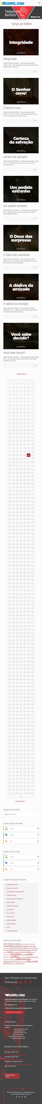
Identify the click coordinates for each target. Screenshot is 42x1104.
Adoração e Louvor (12, 888)
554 (10, 661)
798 (32, 782)
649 (25, 708)
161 (32, 458)
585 (21, 676)
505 (10, 636)
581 (32, 672)
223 (29, 490)
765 (13, 768)
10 (17, 384)
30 (13, 394)
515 (21, 640)
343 (32, 551)
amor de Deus (8, 944)
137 (21, 448)
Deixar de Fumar (11, 895)
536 (21, 651)
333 (21, 547)
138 (25, 448)
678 (29, 722)
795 (21, 782)
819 (32, 793)
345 (13, 555)
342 (29, 551)
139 (29, 448)
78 (9, 419)
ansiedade (17, 944)
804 (28, 786)
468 (28, 615)
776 (29, 772)
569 (13, 668)
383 (25, 572)
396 (21, 579)
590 (13, 679)
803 (25, 786)
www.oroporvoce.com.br (21, 1029)
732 (21, 750)
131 (25, 444)
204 (10, 483)
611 (13, 690)
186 (21, 473)
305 (21, 533)
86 (13, 423)
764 (10, 768)
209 (28, 483)
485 (13, 626)
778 (10, 775)
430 (17, 597)
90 (28, 423)
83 (28, 419)
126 (32, 441)
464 (13, 615)
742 (32, 754)
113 (10, 437)
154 (32, 455)
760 (21, 765)
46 (21, 401)
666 (10, 718)
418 (25, 590)
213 (17, 487)
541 (13, 654)
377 (29, 569)
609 (32, 686)
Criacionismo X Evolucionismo (15, 891)
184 (13, 473)
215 (25, 487)
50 (9, 405)
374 (17, 569)
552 (29, 658)
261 (13, 512)
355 (25, 558)
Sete (8, 927)
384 (28, 572)
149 (13, 455)
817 (25, 793)
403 (21, 583)
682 (17, 725)
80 (17, 419)
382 (21, 572)
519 (10, 644)
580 (28, 672)
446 (25, 604)
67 (21, 412)
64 (9, 412)
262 (17, 512)
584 (17, 676)
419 (28, 590)
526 (10, 647)
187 (25, 473)
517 (28, 640)
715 (10, 743)
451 (17, 608)
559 (29, 661)
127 (10, 444)
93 (13, 426)
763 (32, 765)
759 (17, 765)
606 (21, 686)
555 (13, 661)
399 (32, 579)
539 (32, 651)
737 (13, 754)
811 (28, 790)
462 (32, 612)
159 (25, 458)
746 (21, 757)
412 (28, 587)
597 (13, 683)
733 (25, 750)
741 (28, 754)
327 (25, 544)
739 (21, 754)
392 (32, 576)
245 (32, 501)
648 (21, 708)
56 (32, 405)
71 (9, 416)
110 (25, 434)
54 (24, 405)
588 (32, 676)
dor (38, 948)
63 (32, 409)
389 (21, 576)
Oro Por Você (11, 913)
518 (32, 640)
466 (21, 615)
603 (10, 686)
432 (25, 597)
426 (29, 594)
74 (21, 416)
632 (13, 701)
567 (32, 665)
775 (25, 772)
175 (32, 466)
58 (13, 409)
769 (29, 768)
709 (13, 740)
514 (17, 640)
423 (17, 594)
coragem (25, 948)
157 (17, 458)
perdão (29, 954)
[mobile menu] (39, 3)
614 (25, 690)
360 (17, 562)
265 (29, 512)
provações (6, 959)
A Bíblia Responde (12, 884)
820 (21, 797)
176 (10, 469)
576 (13, 672)
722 (10, 747)
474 (25, 619)
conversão (18, 948)
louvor (5, 952)
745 (17, 757)
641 (21, 704)
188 (29, 473)
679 (32, 722)
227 (17, 494)
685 (28, 725)
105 (32, 430)
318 (17, 540)
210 (32, 483)
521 (17, 644)
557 (21, 661)
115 (17, 437)
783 (29, 775)
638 (10, 704)
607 (25, 686)
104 (29, 430)
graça (25, 950)
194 (25, 476)
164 (17, 462)
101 (17, 430)
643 (29, 704)
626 (17, 697)
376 (25, 569)
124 (25, 441)
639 (13, 704)
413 (32, 587)
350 (32, 555)
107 (13, 434)
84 (32, 419)
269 (17, 515)
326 (21, 544)
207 (21, 483)
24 (17, 391)
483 (32, 622)
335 (29, 547)
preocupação (22, 957)
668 (17, 718)
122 (17, 441)
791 (32, 779)
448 (32, 604)
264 (25, 512)
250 (25, 505)
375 (21, 569)
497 (32, 629)
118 (28, 437)
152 (25, 455)
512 (10, 640)
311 (17, 537)
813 (10, 793)
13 (28, 384)
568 (10, 668)
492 (13, 629)
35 (32, 394)
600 (25, 683)
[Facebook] (20, 1097)
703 (17, 736)
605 (17, 686)
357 (32, 558)
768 (25, 768)
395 (17, 579)
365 (10, 565)
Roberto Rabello (12, 920)
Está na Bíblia (11, 902)
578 (21, 672)
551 (25, 658)
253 (10, 508)
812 (32, 790)
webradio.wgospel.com (18, 1038)
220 (17, 490)
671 (28, 718)
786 (13, 779)
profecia (30, 957)
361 (21, 562)
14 (32, 384)
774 (21, 772)
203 (32, 480)
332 (17, 547)
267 (10, 515)
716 (13, 743)
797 (29, 782)
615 (28, 690)
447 (29, 604)
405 (28, 583)
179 (21, 469)
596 (10, 683)
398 (28, 579)
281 (10, 523)
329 (32, 544)
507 (17, 636)
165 (21, 462)
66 (17, 412)
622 (29, 693)
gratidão (21, 950)
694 (10, 733)
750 (10, 761)
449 (10, 608)
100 (13, 430)
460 (25, 612)
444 (17, 604)
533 (10, 651)
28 (32, 391)
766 (17, 768)
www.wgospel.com (19, 1031)
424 (21, 594)
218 (10, 490)
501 (21, 633)
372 (10, 569)
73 (17, 416)
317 (13, 540)
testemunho (23, 962)
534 (13, 651)
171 (17, 466)
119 (32, 437)
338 (13, 551)
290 (17, 526)
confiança (18, 946)
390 (25, 576)
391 (29, 576)
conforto (11, 948)
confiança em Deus (29, 946)
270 (21, 515)
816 (21, 793)
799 (10, 786)
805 (32, 786)
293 (29, 526)
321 (29, 540)
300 (28, 530)
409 (17, 587)
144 (21, 451)
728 (32, 747)
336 (32, 547)
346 (17, 555)
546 (32, 654)
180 (25, 469)
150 (17, 455)
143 (17, 451)
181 (28, 469)
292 (25, 526)
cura (29, 948)
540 (10, 654)
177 (13, 469)
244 (29, 501)
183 (10, 473)
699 (29, 733)
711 (21, 740)
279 (29, 519)
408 (13, 587)
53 (21, 405)
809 (21, 790)
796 (25, 782)
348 (25, 555)
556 (17, 661)
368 (21, 565)
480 (21, 622)
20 (28, 387)
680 (10, 725)
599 (21, 683)
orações (15, 954)
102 (21, 430)
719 (25, 743)
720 (29, 743)
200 (21, 480)
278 (25, 519)
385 (32, 572)
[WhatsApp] (17, 1097)
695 (13, 733)
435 (10, 601)
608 (28, 686)
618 (13, 693)
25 (21, 391)
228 (21, 494)
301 (32, 530)
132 (29, 444)
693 (32, 729)
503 (28, 633)
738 (17, 754)
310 (13, 537)
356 (29, 558)
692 (29, 729)
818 (29, 793)
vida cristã (32, 961)
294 (32, 526)
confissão (6, 948)
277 (21, 519)
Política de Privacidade (16, 1089)
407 (10, 587)
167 (28, 462)
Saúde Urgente (11, 923)
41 (28, 398)
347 (21, 555)
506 (13, 636)
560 (32, 661)
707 (32, 736)
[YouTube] (22, 1097)
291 (21, 526)
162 (10, 462)
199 (17, 480)
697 (21, 733)
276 (17, 519)
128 (13, 444)
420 (32, 590)
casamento (32, 944)
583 (13, 676)
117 (25, 437)
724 (17, 747)
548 (13, 658)
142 (13, 451)
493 (17, 629)
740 (25, 754)
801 (17, 786)
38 (17, 398)
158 (21, 458)
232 (10, 498)
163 (13, 462)
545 (29, 654)
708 (10, 740)
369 (25, 565)
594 (29, 679)
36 (9, 398)
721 (32, 743)
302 (10, 533)
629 (29, 697)
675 (17, 722)
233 (13, 498)
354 (21, 558)
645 (10, 708)
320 (25, 540)
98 (32, 426)
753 (21, 761)
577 (17, 672)
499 (13, 633)
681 (13, 725)
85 (9, 423)
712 (25, 740)
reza (19, 959)
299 (25, 530)
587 (29, 676)
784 (32, 775)
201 (25, 480)
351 (10, 558)
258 (28, 508)
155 (10, 458)
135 (13, 448)
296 (13, 530)
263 (21, 512)
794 (17, 782)
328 (28, 544)
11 (21, 384)
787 (17, 779)
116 (21, 437)
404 (25, 583)
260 (10, 512)
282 (13, 523)
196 (32, 476)
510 (29, 636)
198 (13, 480)
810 (25, 790)
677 (25, 722)
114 (13, 437)
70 (32, 412)
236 (25, 498)
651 (32, 708)
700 (32, 733)
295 (10, 530)
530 (25, 647)
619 (17, 693)
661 (17, 715)
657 (29, 711)
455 (32, 608)
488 (25, 626)
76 (28, 416)
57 (9, 409)
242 (21, 501)
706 (29, 736)
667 (13, 718)
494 (21, 629)
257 (25, 508)
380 (13, 572)
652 (10, 711)
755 (29, 761)
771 (10, 772)
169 (10, 466)
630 (32, 697)
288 (10, 526)
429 (13, 597)
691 (25, 729)
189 (32, 473)
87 (17, 423)
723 (13, 747)
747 (25, 757)
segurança (7, 962)
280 (32, 519)
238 (32, 498)
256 (21, 508)
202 (28, 480)
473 (21, 619)
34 (28, 394)
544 (25, 654)
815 (17, 793)
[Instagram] (25, 1097)
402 (17, 583)
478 (13, 622)
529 (21, 647)
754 (25, 761)
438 (21, 601)
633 (17, 701)
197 (10, 480)
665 (32, 715)
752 (17, 761)
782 (25, 775)
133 (32, 444)
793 (13, 782)
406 (32, 583)
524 (29, 644)
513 (13, 640)
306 (25, 533)
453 (25, 608)
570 (17, 668)
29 (9, 394)
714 (32, 740)
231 (32, 494)
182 (32, 469)
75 (24, 416)
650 (28, 708)
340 (21, 551)
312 (21, 537)
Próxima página (20, 801)
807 (13, 790)
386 (10, 576)
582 (10, 676)
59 (17, 409)
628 (25, 697)
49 (32, 401)
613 (21, 690)
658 (32, 711)
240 (13, 501)
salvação (26, 959)
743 (10, 757)
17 (17, 387)
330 (10, 547)
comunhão (8, 946)
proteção (35, 957)
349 (29, 555)
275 (13, 519)
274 (10, 519)
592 (21, 679)
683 (21, 725)
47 (24, 401)
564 (21, 665)
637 (32, 701)
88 (21, 423)
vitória (13, 964)
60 (21, 409)
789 (25, 779)
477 (10, 622)
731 (17, 750)
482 (28, 622)
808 (17, 790)
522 (21, 644)
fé (17, 950)
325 (17, 544)
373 (13, 569)
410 (21, 587)
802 (21, 786)
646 (13, 708)
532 (32, 647)
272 (29, 515)
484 (10, 626)
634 (21, 701)
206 (17, 483)
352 (13, 558)
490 (32, 626)
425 (25, 594)
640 (17, 704)
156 (13, 458)
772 (13, 772)
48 (28, 401)
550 (21, 658)
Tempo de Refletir (12, 931)
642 (25, 704)
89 (25, 423)
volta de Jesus (19, 964)
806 (10, 790)
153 (29, 455)
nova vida (15, 952)
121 (13, 441)
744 (13, 757)
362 (25, 562)
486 (17, 626)
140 (32, 448)
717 (17, 743)
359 (13, 562)
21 (32, 387)
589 (10, 679)
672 (32, 718)
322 (32, 540)
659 (10, 715)
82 (25, 419)
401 (13, 583)
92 (9, 426)
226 (13, 494)
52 (17, 405)
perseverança (7, 957)
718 (21, 743)
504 (32, 633)
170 (13, 466)
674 (13, 722)
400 (10, 583)
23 (13, 391)
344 (10, 555)
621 (25, 693)
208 (25, 483)
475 (29, 619)
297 (17, 530)
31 (17, 394)
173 (25, 466)
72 (13, 416)
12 (24, 384)
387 (13, 576)
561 (10, 665)
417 (21, 590)
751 (13, 761)
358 (10, 562)
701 (10, 736)
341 (25, 551)
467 (25, 615)
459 (21, 612)
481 (25, 622)
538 (28, 651)
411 (25, 587)
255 (17, 508)
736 (10, 754)
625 (13, 697)
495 (25, 629)
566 (29, 665)
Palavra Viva (10, 916)
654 (17, 711)
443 (13, 604)
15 (9, 387)
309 (10, 537)
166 (25, 462)
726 (25, 747)
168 (32, 462)
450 (13, 608)
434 (32, 597)
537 (25, 651)
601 (29, 683)
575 (10, 672)
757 (10, 765)
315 (32, 537)
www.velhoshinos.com (20, 1033)
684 (25, 725)
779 (13, 775)
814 (13, 793)
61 (24, 409)
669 (21, 718)
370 (29, 565)
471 (13, 619)
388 (17, 576)
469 (32, 615)
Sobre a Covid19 (28, 1089)
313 (25, 537)
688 (13, 729)
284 (21, 523)
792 (10, 782)
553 (32, 658)
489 (28, 626)
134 (10, 448)
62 (28, 409)
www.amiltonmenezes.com (17, 1036)
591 (17, 679)
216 (29, 487)
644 (32, 704)
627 (21, 697)
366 (13, 565)
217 (32, 487)
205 (13, 483)
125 (29, 441)
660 (13, 715)
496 (29, 629)
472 (17, 619)
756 (32, 761)
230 (28, 494)
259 (32, 508)
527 (13, 647)
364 (32, 562)
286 (28, 523)
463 (10, 615)
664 (29, 715)
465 (17, 615)
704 (21, 736)
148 (10, 455)
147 (32, 451)
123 (21, 441)
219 (13, 490)
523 (25, 644)
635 (25, 701)
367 (17, 565)
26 (24, 391)
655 (21, 711)
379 (10, 572)
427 (32, 594)
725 (21, 747)
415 (13, 590)
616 (32, 690)
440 (28, 601)
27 (28, 391)
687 (10, 729)
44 (13, 401)
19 (24, 387)
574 (32, 668)
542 (17, 654)
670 (25, 718)
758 (13, 765)
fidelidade (13, 950)
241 (17, 501)
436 (13, 601)
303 (13, 533)
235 (21, 498)
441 (32, 601)
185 (17, 473)
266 (32, 512)
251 (28, 505)
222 (25, 490)
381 (17, 572)
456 (10, 612)
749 (32, 757)
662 (21, 715)
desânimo (33, 948)
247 (13, 505)
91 (32, 423)
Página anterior (22, 374)
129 (17, 444)
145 (25, 451)
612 (17, 690)
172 (21, 466)
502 (25, 633)
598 (17, 683)
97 (28, 426)
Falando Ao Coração (12, 906)
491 (10, 629)
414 (10, 590)
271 (25, 515)
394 (13, 579)
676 (21, 722)
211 (10, 487)
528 (17, 647)
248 (17, 505)
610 (10, 690)
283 (17, 523)
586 (25, 676)
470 (10, 619)
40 (25, 398)
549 (17, 658)
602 (32, 683)
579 (25, 672)
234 (17, 498)
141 (9, 451)
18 (21, 387)
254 (13, 508)
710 (17, 740)
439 (25, 601)
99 (9, 430)
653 (13, 711)
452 (21, 608)
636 (29, 701)
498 (10, 633)
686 (32, 725)
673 (10, 722)
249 (21, 505)
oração (28, 952)
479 (17, 622)
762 (29, 765)
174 (28, 466)
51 (13, 405)
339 (17, 551)
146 (29, 451)
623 (32, 693)
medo (10, 952)
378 (32, 569)
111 (28, 434)
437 (17, 601)
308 (32, 533)
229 (25, 494)
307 (29, 533)
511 (32, 636)
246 (10, 505)
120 (10, 441)
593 (25, 679)
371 (32, 565)
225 (10, 494)
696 (17, 733)
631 (10, 701)
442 (10, 604)
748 (29, 757)
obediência (22, 952)
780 (17, 775)
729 (10, 750)
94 (17, 426)
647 (17, 708)
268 (13, 515)
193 (21, 476)
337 (10, 551)
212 (13, 487)
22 (9, 391)
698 (25, 733)
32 (21, 394)
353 (17, 558)
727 (29, 747)
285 (25, 523)
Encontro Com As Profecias (15, 899)
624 (10, 697)
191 (13, 476)
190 (10, 476)
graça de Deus (32, 950)
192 (17, 476)
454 (29, 608)
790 (29, 779)
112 (32, 434)
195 (29, 476)
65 (13, 412)
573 (29, 668)
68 (25, 412)
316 (10, 540)
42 (32, 398)
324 (13, 544)
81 (21, 419)
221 (21, 490)
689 (17, 729)
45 (17, 401)
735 (32, 750)
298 (21, 530)
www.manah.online (17, 1034)
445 (21, 604)
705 (25, 736)
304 (17, 533)
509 (25, 636)
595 (32, 679)
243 (25, 501)
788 (21, 779)
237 (29, 498)
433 (29, 597)
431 (21, 597)
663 (25, 715)
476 (32, 619)
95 (21, 426)
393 (10, 579)
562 (13, 665)
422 (13, 594)
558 (25, 661)
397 (25, 579)
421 (10, 594)
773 (17, 772)
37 (13, 398)
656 (25, 711)
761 (25, 765)
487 (21, 626)
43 (9, 401)
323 (10, 544)
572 (25, 668)
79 (13, 419)
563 (17, 665)
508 (21, 636)
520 (13, 644)
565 (25, 665)
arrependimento (24, 944)
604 (13, 686)
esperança (6, 950)
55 (28, 405)
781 (21, 775)
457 (13, 612)
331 (13, 547)
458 (17, 612)
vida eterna (7, 964)
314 (29, 537)
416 (17, 590)
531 (29, 647)
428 (10, 597)
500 (17, 633)
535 (17, 651)
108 (17, 434)
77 (32, 416)
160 (29, 458)
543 (21, 654)
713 (28, 740)
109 (21, 434)
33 (24, 394)
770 (32, 768)
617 (10, 693)
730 (13, 750)
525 (32, 644)
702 (13, 736)
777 (32, 772)
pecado (23, 955)
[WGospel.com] (12, 3)
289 (13, 526)
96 (24, 426)
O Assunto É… (11, 909)
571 (21, 668)
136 (17, 448)
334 (25, 547)
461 (28, 612)
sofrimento (15, 962)
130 (21, 444)
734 (29, 750)
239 (10, 501)
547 (10, 658)
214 (21, 487)
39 (21, 398)
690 (21, 729)
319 (21, 540)
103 (25, 430)
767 (21, 768)
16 (13, 387)
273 (32, 515)
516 (25, 640)
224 (32, 490)
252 (32, 505)
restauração (12, 959)
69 (28, 412)
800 (13, 786)
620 (21, 693)
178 (17, 469)
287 (32, 523)
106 (10, 434)
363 (29, 562)
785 (10, 779)
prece (15, 957)
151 (21, 455)
